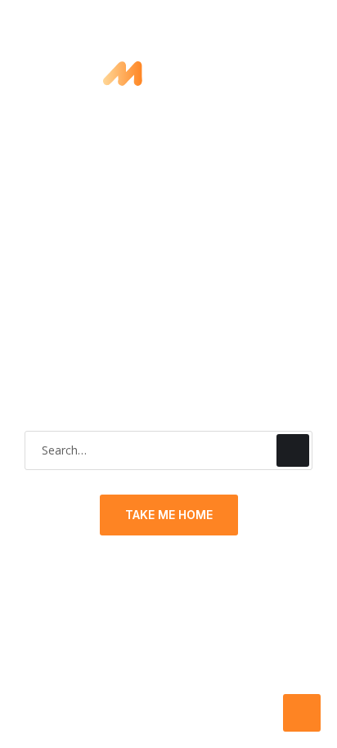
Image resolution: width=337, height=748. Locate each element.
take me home (169, 515)
